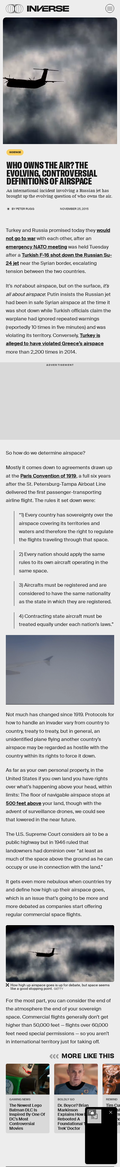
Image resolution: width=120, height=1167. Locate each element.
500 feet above (23, 803)
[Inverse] (48, 9)
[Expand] (91, 1112)
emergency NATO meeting (36, 247)
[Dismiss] (110, 1112)
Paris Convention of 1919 (48, 476)
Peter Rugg (25, 209)
